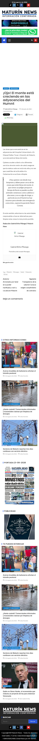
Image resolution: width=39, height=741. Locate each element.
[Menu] (9, 40)
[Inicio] (4, 40)
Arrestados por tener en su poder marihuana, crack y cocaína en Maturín (10, 285)
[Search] (32, 40)
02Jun (5, 274)
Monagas (16, 272)
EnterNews (21, 738)
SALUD (6, 88)
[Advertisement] (19, 65)
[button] (9, 40)
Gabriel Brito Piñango (11, 109)
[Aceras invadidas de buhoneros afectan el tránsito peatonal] (19, 355)
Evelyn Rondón (23, 376)
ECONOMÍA (7, 686)
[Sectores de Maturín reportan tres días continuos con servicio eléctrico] (19, 433)
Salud (22, 272)
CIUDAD (6, 365)
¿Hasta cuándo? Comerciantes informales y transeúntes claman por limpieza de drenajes (19, 411)
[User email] (19, 257)
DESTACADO (14, 88)
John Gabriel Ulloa (24, 699)
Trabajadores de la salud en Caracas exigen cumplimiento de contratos (28, 285)
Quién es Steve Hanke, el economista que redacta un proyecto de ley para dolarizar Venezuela (19, 693)
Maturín (9, 272)
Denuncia (28, 272)
